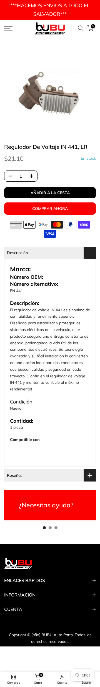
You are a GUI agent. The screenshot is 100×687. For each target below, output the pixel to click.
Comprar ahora (50, 208)
